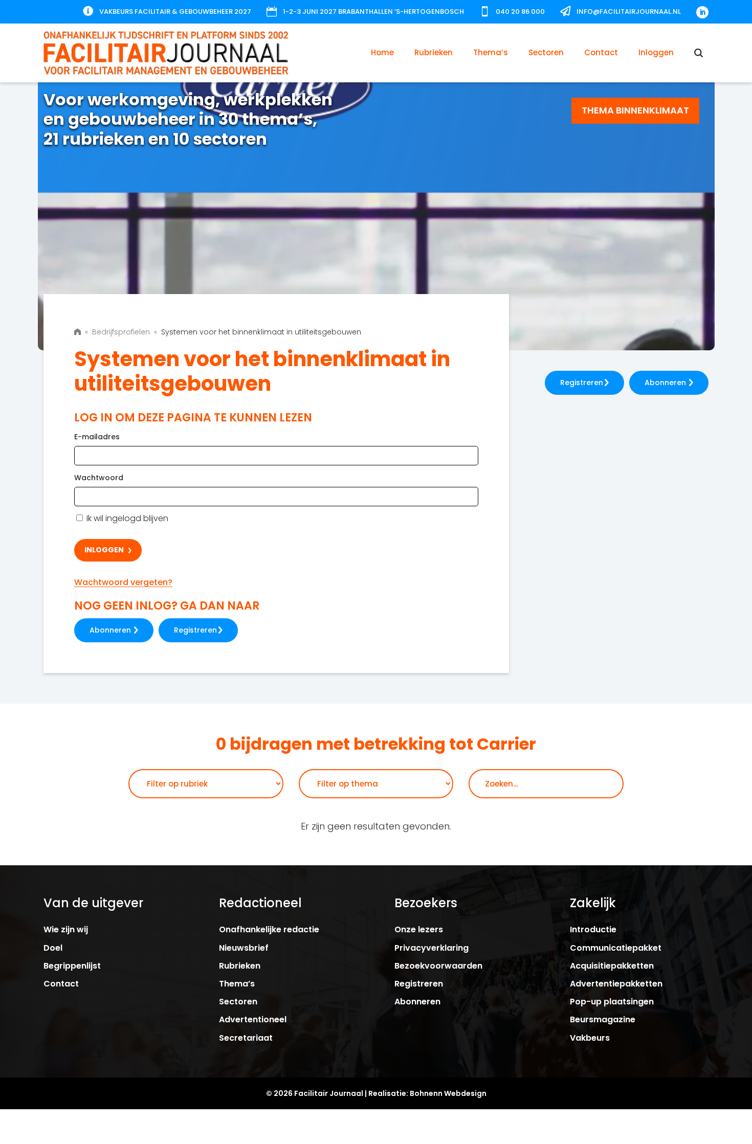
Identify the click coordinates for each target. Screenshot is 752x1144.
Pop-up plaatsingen (612, 1001)
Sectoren (546, 52)
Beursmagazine (602, 1019)
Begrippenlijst (72, 966)
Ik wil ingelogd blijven (126, 518)
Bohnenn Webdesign (448, 1093)
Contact (601, 52)
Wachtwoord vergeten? (123, 582)
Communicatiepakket (615, 948)
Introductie (593, 929)
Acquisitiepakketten (612, 966)
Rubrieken (433, 52)
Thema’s (490, 52)
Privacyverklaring (431, 948)
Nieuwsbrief (244, 948)
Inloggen (656, 52)
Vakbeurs (590, 1038)
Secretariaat (246, 1038)
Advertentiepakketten (616, 984)
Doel (52, 948)
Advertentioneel (252, 1019)
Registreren (195, 630)
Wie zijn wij (65, 929)
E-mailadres (97, 437)
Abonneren (110, 630)
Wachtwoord (98, 478)
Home (382, 52)
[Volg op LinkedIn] (702, 12)
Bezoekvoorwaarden (438, 966)
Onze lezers (418, 929)
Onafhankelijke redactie (269, 929)
